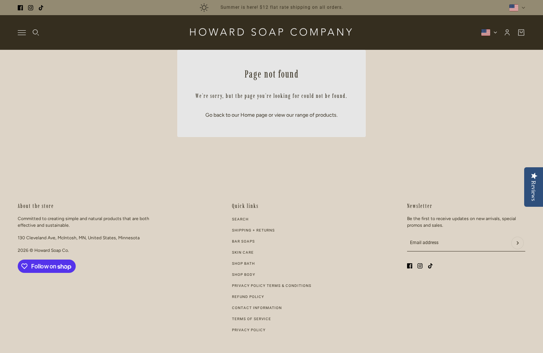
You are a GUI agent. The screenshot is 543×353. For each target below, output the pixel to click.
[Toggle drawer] (22, 32)
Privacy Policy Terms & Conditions (271, 286)
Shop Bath (243, 263)
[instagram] (31, 8)
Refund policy (248, 297)
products (326, 115)
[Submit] (517, 243)
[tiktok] (41, 8)
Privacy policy (249, 330)
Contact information (257, 308)
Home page (253, 115)
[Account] (507, 32)
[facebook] (20, 8)
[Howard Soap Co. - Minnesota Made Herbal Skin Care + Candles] (271, 32)
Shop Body (243, 275)
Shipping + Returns (253, 230)
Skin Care (243, 252)
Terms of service (251, 319)
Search (240, 219)
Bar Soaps (243, 241)
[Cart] (521, 32)
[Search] (36, 32)
